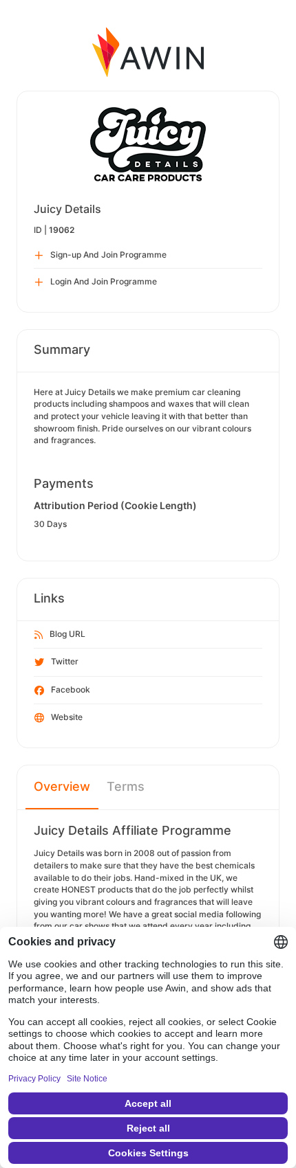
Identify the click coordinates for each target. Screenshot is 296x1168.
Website (67, 717)
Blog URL (67, 634)
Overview (62, 786)
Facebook (70, 689)
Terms (126, 786)
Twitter (64, 661)
